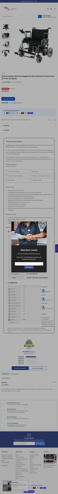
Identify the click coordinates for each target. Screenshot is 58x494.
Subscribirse (29, 267)
